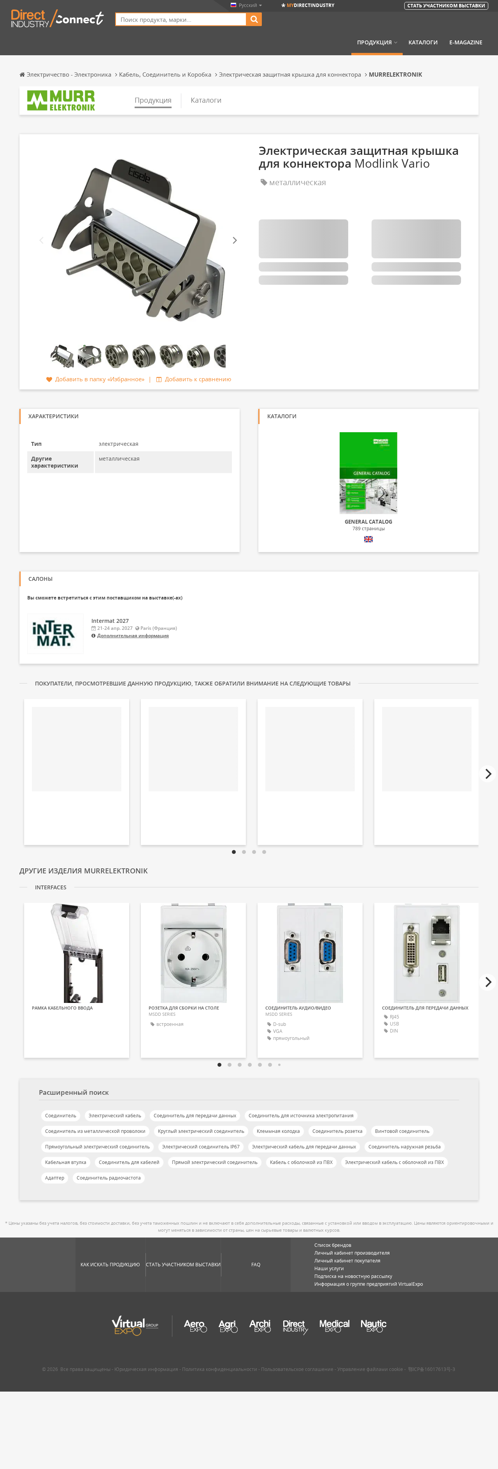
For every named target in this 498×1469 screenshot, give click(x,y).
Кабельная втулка (65, 1162)
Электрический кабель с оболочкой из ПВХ (394, 1162)
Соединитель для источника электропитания (301, 1115)
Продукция (374, 42)
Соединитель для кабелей (129, 1162)
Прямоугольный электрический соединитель (97, 1146)
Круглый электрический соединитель (201, 1131)
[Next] (234, 240)
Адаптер (54, 1177)
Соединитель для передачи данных (195, 1115)
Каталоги (423, 42)
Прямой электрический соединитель (215, 1162)
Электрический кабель (115, 1115)
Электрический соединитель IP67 (201, 1146)
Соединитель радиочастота (109, 1177)
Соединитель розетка (337, 1131)
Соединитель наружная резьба (404, 1146)
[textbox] (181, 19)
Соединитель (60, 1115)
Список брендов (332, 1245)
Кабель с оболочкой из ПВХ (301, 1162)
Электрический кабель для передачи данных (304, 1146)
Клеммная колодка (278, 1131)
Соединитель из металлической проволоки (95, 1131)
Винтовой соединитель (402, 1131)
